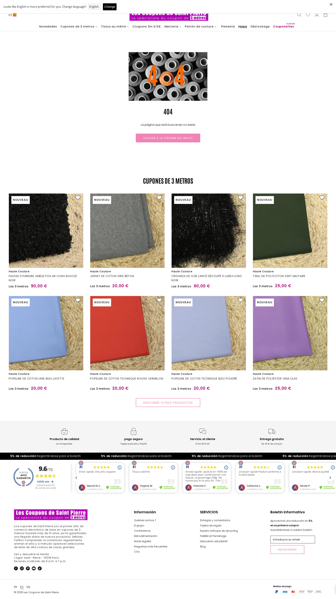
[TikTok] (40, 569)
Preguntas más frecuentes (150, 546)
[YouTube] (34, 569)
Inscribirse (287, 550)
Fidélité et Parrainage (213, 536)
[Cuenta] (316, 15)
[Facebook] (16, 569)
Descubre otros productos (168, 403)
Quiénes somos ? (145, 520)
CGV (137, 552)
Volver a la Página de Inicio (168, 138)
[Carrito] (325, 15)
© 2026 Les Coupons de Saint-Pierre (36, 592)
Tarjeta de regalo (211, 525)
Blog (203, 546)
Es (10, 15)
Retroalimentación (145, 536)
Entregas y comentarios (215, 520)
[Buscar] (299, 15)
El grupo (139, 525)
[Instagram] (22, 569)
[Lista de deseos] (308, 15)
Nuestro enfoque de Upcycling (219, 531)
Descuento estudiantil (213, 541)
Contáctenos (142, 531)
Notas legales (142, 541)
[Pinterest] (28, 569)
